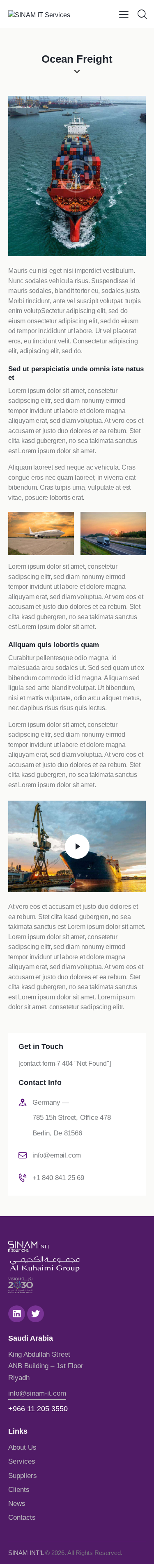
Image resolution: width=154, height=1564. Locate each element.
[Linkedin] (16, 1313)
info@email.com (56, 1155)
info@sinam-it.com (37, 1393)
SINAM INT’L (26, 1552)
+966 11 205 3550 (38, 1409)
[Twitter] (35, 1313)
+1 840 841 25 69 (58, 1178)
